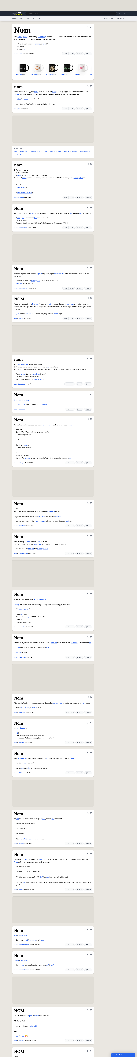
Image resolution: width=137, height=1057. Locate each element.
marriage (70, 304)
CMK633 (21, 890)
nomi (60, 151)
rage (28, 617)
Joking (16, 604)
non (48, 367)
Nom (15, 54)
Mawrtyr (21, 318)
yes (60, 703)
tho (23, 1036)
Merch (89, 54)
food (80, 213)
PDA (82, 703)
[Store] (119, 13)
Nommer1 (21, 197)
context (72, 758)
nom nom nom (35, 151)
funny (16, 862)
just (18, 314)
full (47, 758)
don (47, 877)
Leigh (18, 647)
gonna (38, 281)
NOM (15, 318)
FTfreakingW (22, 526)
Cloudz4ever (22, 712)
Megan (18, 652)
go (70, 458)
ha (17, 1036)
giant (38, 521)
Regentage (21, 384)
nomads (52, 151)
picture (36, 1016)
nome (45, 151)
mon (28, 542)
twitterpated (78, 178)
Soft (15, 935)
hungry (23, 374)
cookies (58, 516)
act (20, 400)
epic (67, 521)
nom (15, 109)
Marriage (35, 304)
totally (33, 281)
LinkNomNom (22, 627)
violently (22, 728)
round (23, 839)
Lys (19, 109)
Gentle (16, 960)
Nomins (19, 154)
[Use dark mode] (123, 13)
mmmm (19, 193)
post (31, 1016)
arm (44, 44)
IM (90, 643)
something (42, 37)
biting (26, 960)
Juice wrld (33, 1026)
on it (47, 965)
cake (43, 738)
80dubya (21, 773)
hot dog (27, 458)
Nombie (74, 151)
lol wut (20, 54)
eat (55, 274)
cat (23, 218)
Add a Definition (109, 18)
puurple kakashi (23, 228)
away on (31, 549)
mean (54, 92)
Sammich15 (22, 409)
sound (20, 37)
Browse (27, 18)
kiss (28, 707)
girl (18, 738)
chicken (45, 549)
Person (19, 404)
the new (28, 314)
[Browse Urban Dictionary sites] (18, 13)
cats (71, 213)
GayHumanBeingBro (24, 945)
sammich (45, 404)
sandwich (43, 521)
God (41, 877)
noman (66, 151)
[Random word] (115, 13)
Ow (19, 99)
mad (22, 614)
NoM (15, 151)
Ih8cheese (21, 1041)
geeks (40, 274)
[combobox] (71, 13)
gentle (21, 935)
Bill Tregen (22, 463)
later (26, 839)
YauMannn (21, 743)
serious (55, 314)
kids (35, 218)
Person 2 (19, 283)
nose (47, 647)
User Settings (121, 18)
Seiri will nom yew (23, 288)
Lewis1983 (21, 844)
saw (18, 218)
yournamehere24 (23, 553)
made (25, 37)
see (22, 768)
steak (26, 99)
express (55, 703)
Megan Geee (22, 657)
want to (23, 707)
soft (22, 960)
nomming (33, 940)
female (16, 94)
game (25, 763)
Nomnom (23, 151)
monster (54, 643)
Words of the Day (17, 18)
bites (25, 935)
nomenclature (85, 151)
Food (39, 18)
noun (49, 425)
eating (37, 44)
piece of (39, 549)
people (49, 304)
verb (43, 425)
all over (34, 707)
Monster (42, 516)
